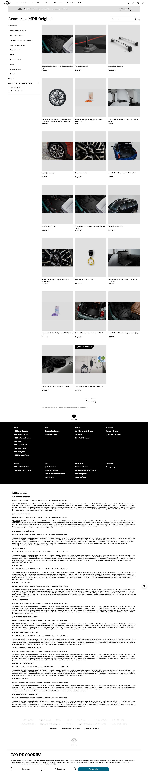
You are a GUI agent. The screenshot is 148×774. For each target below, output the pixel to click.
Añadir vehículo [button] (125, 9)
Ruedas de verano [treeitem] (15, 50)
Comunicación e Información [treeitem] (18, 30)
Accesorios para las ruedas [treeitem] (17, 45)
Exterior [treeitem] (12, 74)
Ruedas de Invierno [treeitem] (15, 59)
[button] (137, 19)
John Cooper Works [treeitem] (15, 69)
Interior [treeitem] (12, 55)
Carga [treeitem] (12, 64)
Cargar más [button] (91, 401)
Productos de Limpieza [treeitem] (16, 35)
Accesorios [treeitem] (12, 26)
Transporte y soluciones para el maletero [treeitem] (21, 40)
